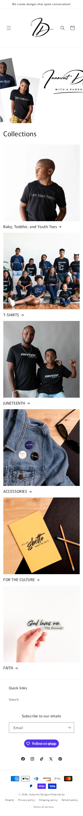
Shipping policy (48, 800)
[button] (9, 28)
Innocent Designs (39, 794)
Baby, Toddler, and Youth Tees (30, 226)
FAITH (8, 667)
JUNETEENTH (14, 403)
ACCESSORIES (15, 491)
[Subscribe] (69, 727)
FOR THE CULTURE (19, 579)
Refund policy (70, 800)
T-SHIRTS (11, 314)
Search (14, 699)
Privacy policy (26, 800)
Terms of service (43, 806)
